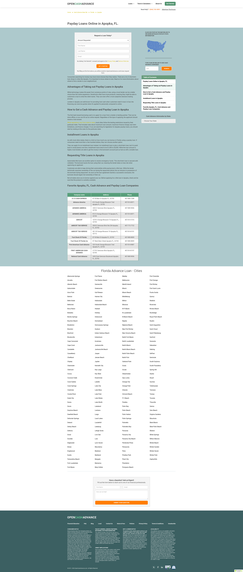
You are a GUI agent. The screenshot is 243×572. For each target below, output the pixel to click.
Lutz (96, 439)
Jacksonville (99, 345)
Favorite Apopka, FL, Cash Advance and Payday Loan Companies (156, 108)
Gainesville (98, 284)
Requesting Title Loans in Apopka (154, 103)
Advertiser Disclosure (169, 9)
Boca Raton (71, 309)
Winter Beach (154, 443)
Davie (69, 406)
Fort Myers (71, 467)
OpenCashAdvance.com (81, 568)
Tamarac (153, 390)
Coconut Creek (72, 378)
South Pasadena (155, 366)
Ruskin (152, 321)
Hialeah (97, 309)
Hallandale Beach (101, 304)
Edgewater (70, 443)
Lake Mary (98, 390)
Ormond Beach (127, 394)
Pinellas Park (126, 455)
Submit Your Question (121, 502)
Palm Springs (126, 418)
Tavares (152, 398)
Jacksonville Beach (101, 349)
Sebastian (153, 345)
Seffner (152, 353)
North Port (125, 357)
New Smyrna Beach (128, 333)
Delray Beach (71, 427)
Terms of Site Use (123, 61)
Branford (70, 333)
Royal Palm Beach (156, 317)
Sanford (152, 337)
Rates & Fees (121, 523)
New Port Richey (127, 329)
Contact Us (109, 523)
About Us (159, 4)
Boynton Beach (72, 321)
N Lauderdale (126, 313)
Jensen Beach (99, 357)
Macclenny (98, 447)
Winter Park (153, 455)
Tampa (152, 394)
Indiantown (98, 337)
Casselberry (71, 353)
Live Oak (98, 435)
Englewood (71, 451)
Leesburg (98, 427)
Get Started (170, 4)
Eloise (69, 447)
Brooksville (71, 337)
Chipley (69, 361)
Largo (97, 414)
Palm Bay (125, 406)
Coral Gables (71, 382)
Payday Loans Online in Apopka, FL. (155, 81)
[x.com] (154, 567)
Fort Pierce (98, 276)
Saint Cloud (153, 329)
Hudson (97, 329)
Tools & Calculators (144, 4)
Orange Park (126, 386)
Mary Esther (99, 467)
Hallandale (98, 301)
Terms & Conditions (158, 523)
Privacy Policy (111, 61)
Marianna (98, 463)
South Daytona (155, 361)
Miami (124, 288)
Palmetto (125, 422)
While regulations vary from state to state (81, 122)
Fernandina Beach (73, 459)
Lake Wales (99, 398)
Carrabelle (70, 349)
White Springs (154, 435)
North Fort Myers (127, 337)
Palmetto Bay (126, 427)
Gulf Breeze (99, 292)
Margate (97, 459)
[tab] (158, 121)
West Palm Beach (155, 427)
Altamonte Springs (73, 276)
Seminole (153, 357)
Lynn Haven (99, 443)
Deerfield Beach (72, 414)
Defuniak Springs (73, 418)
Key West (98, 374)
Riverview (153, 304)
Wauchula (153, 418)
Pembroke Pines (127, 443)
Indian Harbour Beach (102, 333)
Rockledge (153, 313)
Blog (92, 523)
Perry (124, 451)
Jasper (97, 353)
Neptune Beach (127, 325)
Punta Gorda (154, 292)
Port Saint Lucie (155, 288)
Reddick (152, 301)
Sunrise (152, 382)
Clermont (70, 370)
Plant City (125, 459)
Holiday (97, 313)
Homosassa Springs (101, 325)
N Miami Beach (127, 317)
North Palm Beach (128, 353)
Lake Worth (98, 402)
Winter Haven (154, 451)
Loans (130, 4)
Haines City (98, 296)
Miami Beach (126, 292)
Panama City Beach (128, 439)
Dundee (70, 439)
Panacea (125, 431)
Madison (98, 451)
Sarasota (153, 341)
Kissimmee (98, 378)
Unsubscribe (172, 523)
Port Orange (154, 280)
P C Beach (125, 398)
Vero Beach (153, 410)
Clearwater (71, 366)
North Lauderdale (128, 341)
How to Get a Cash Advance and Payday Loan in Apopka (156, 93)
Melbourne (125, 280)
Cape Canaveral (72, 341)
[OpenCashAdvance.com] (80, 4)
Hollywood (98, 317)
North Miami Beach (128, 349)
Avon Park (70, 292)
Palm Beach (126, 410)
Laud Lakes (99, 418)
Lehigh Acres (99, 431)
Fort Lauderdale (72, 463)
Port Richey (153, 284)
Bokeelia (70, 313)
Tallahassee (154, 386)
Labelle (97, 382)
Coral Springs (71, 386)
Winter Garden (154, 447)
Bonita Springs (72, 317)
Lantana (97, 410)
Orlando (125, 390)
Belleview (70, 304)
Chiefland (70, 357)
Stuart (152, 378)
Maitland (98, 455)
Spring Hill (153, 370)
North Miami (126, 345)
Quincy (152, 296)
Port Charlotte (154, 276)
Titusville (153, 402)
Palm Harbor (126, 414)
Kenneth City (99, 366)
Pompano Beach (127, 467)
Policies (131, 523)
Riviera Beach (154, 309)
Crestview (70, 390)
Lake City (98, 386)
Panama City (126, 435)
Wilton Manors (154, 439)
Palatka (124, 402)
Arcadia (70, 280)
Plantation (125, 463)
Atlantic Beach (72, 284)
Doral (69, 435)
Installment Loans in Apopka (153, 98)
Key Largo (98, 370)
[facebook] (158, 567)
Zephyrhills (153, 459)
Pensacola (125, 447)
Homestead (99, 321)
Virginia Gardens (155, 414)
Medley (124, 276)
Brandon (70, 329)
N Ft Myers (125, 309)
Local (99, 523)
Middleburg (126, 296)
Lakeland (98, 406)
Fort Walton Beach (101, 280)
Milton (124, 301)
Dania (69, 402)
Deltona (70, 431)
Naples (124, 321)
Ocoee (124, 370)
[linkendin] (162, 567)
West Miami (154, 422)
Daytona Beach (72, 410)
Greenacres (98, 288)
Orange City (126, 382)
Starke (152, 374)
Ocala (124, 366)
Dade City (70, 398)
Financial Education (73, 523)
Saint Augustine (155, 325)
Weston (152, 431)
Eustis (69, 455)
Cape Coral (71, 345)
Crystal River (71, 394)
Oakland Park (126, 361)
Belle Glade (71, 301)
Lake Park (98, 394)
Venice (152, 406)
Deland (69, 422)
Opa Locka (125, 378)
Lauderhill (98, 422)
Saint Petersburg (155, 333)
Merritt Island (126, 284)
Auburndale (71, 288)
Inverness (98, 341)
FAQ (85, 523)
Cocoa (69, 374)
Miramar (125, 304)
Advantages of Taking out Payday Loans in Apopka (157, 87)
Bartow (69, 296)
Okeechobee (126, 374)
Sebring (152, 349)
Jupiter (97, 361)
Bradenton (70, 325)
